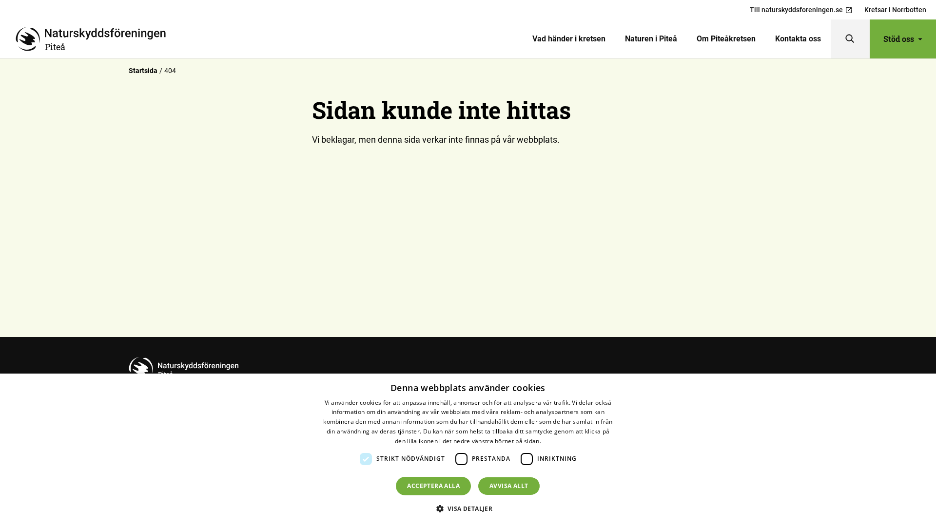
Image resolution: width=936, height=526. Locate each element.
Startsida (143, 71)
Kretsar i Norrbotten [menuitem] (895, 10)
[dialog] (468, 450)
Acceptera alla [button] (433, 486)
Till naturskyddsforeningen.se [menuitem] (796, 10)
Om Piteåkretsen (726, 38)
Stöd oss (898, 39)
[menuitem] (569, 38)
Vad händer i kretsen (568, 38)
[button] (468, 508)
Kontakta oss (798, 38)
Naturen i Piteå (651, 38)
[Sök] (850, 38)
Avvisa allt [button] (508, 486)
